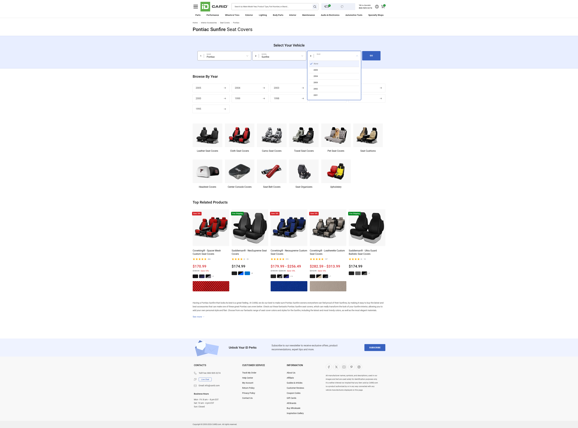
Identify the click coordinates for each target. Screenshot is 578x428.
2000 (198, 98)
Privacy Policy (248, 393)
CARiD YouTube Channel (344, 367)
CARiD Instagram (359, 367)
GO (371, 55)
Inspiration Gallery (295, 413)
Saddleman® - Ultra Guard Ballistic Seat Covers (363, 252)
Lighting (263, 15)
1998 (276, 98)
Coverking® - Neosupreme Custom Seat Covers (289, 252)
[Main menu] (195, 6)
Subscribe (375, 347)
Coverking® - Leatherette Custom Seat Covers (327, 252)
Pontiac (236, 23)
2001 (354, 87)
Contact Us (247, 398)
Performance (213, 15)
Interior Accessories (209, 23)
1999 (237, 98)
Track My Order (249, 373)
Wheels (228, 15)
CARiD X (336, 367)
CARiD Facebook (329, 367)
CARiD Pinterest (351, 367)
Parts (197, 15)
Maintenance (308, 15)
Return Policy (248, 388)
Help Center (247, 378)
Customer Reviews (295, 388)
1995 (198, 108)
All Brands (291, 403)
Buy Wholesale (293, 408)
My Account (247, 383)
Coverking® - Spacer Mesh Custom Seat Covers (207, 252)
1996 (354, 98)
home (195, 23)
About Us (291, 373)
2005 (198, 87)
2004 (237, 87)
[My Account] (377, 6)
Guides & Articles (294, 383)
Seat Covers (225, 23)
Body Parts (278, 15)
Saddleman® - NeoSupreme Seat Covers (249, 252)
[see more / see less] (198, 316)
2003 (276, 87)
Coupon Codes (293, 393)
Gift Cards (291, 398)
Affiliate (290, 378)
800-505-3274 (365, 8)
